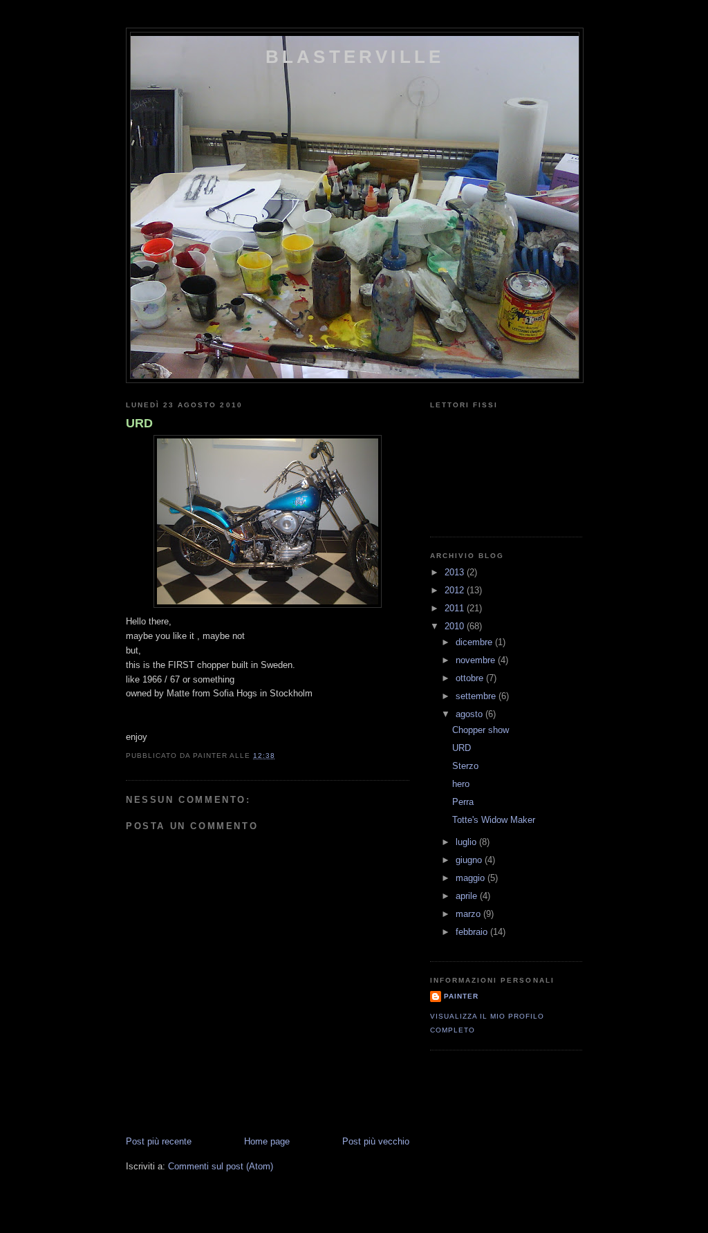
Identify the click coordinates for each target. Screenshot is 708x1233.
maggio (471, 878)
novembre (477, 660)
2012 (456, 590)
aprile (468, 896)
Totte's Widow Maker (493, 820)
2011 (456, 608)
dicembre (475, 642)
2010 (456, 626)
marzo (469, 914)
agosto (470, 714)
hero (460, 784)
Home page (267, 1141)
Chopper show (480, 730)
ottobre (471, 678)
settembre (477, 696)
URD (139, 423)
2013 (456, 572)
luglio (467, 842)
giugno (470, 860)
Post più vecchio (375, 1141)
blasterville (355, 56)
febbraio (473, 932)
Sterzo (465, 766)
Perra (463, 802)
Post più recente (159, 1141)
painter (461, 996)
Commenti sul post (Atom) (220, 1166)
